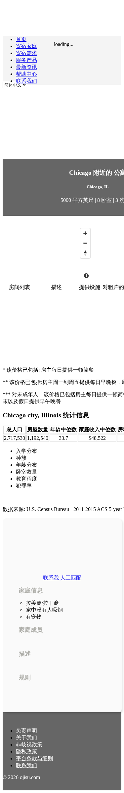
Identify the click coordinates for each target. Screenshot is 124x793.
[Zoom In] (85, 233)
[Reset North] (85, 253)
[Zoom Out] (85, 243)
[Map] (48, 254)
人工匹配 (70, 578)
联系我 (51, 578)
